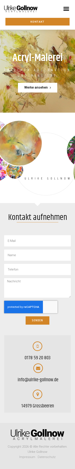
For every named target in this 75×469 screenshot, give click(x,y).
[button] (66, 8)
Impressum (27, 457)
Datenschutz (47, 457)
